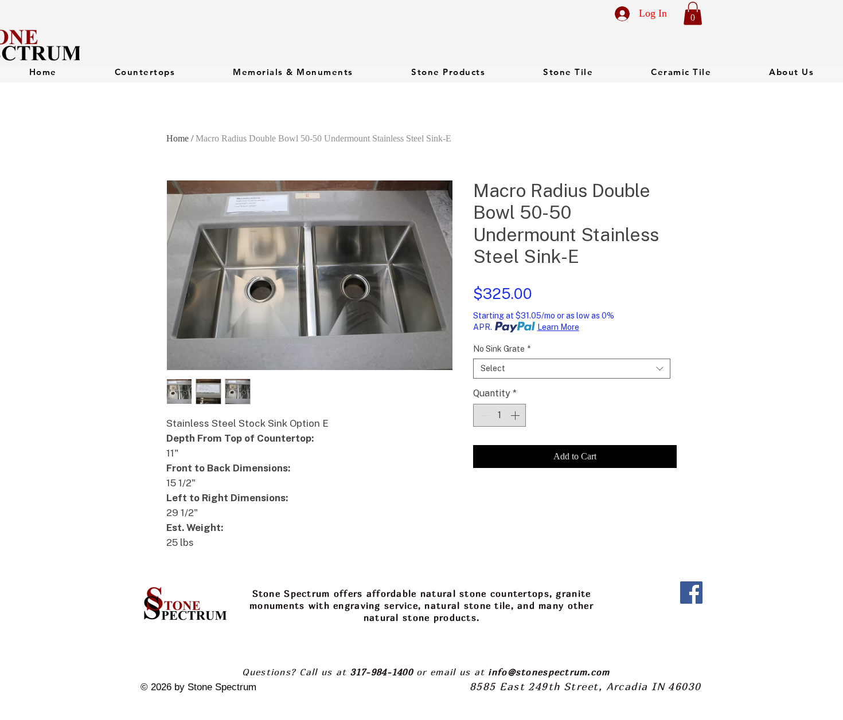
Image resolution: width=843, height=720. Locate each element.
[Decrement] (483, 415)
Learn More (558, 327)
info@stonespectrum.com (549, 672)
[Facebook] (691, 592)
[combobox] (571, 369)
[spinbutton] (499, 415)
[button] (692, 13)
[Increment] (516, 415)
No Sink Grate (501, 348)
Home (177, 138)
